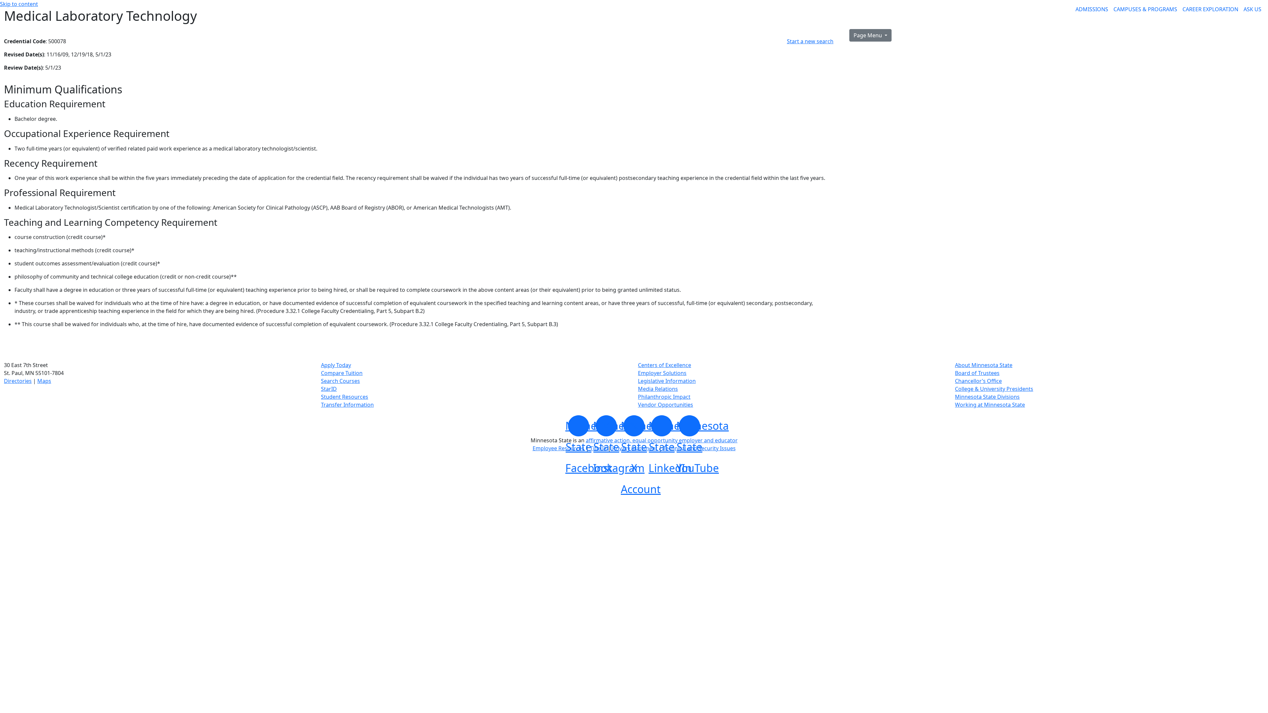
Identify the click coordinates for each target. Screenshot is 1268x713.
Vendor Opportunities (665, 404)
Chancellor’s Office (978, 381)
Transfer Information (347, 404)
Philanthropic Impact (664, 396)
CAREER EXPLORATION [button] (1210, 9)
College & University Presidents (994, 388)
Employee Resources (558, 448)
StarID (329, 388)
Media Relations (658, 388)
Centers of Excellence (664, 365)
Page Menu (868, 35)
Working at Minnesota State (990, 404)
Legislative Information (667, 381)
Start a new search (810, 41)
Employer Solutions (662, 373)
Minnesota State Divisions (987, 396)
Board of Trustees (977, 373)
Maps (44, 381)
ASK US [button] (1252, 9)
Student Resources (344, 396)
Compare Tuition (342, 373)
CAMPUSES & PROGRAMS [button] (1145, 9)
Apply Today (336, 365)
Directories (18, 381)
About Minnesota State (983, 365)
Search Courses (340, 381)
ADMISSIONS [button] (1091, 9)
